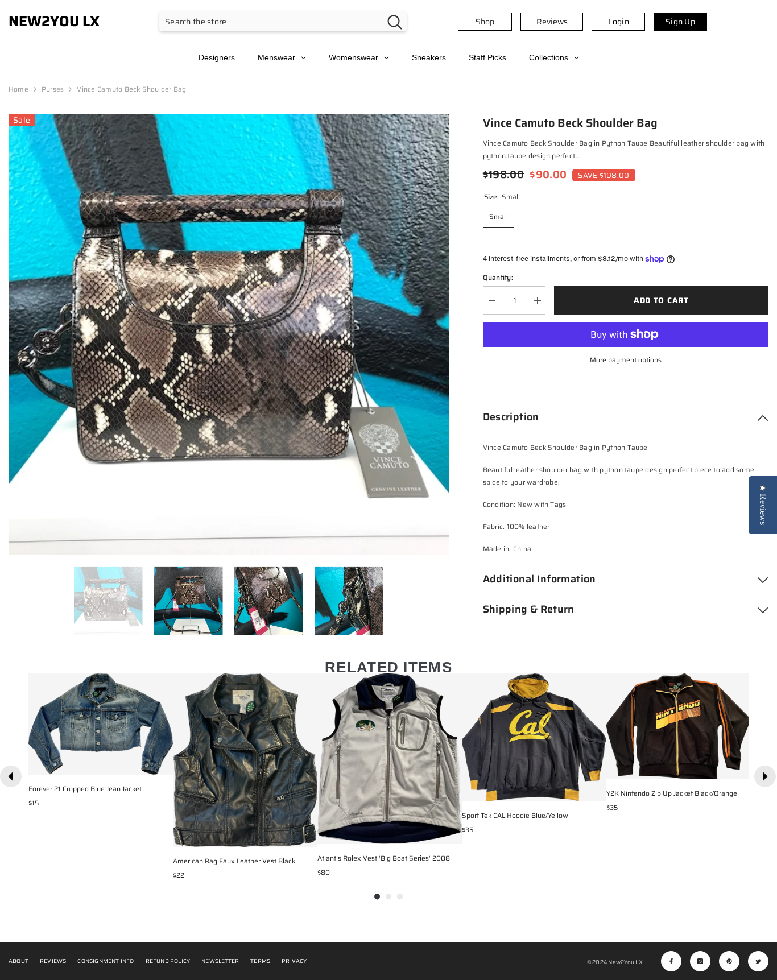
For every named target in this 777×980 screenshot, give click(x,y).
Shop (485, 22)
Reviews (552, 22)
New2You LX (625, 962)
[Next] (765, 776)
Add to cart (661, 300)
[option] (229, 334)
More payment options (626, 359)
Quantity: (498, 277)
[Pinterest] (729, 961)
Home (18, 89)
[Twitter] (758, 961)
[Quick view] (161, 763)
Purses (53, 89)
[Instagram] (700, 961)
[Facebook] (671, 961)
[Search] (283, 21)
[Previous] (11, 776)
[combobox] (271, 21)
